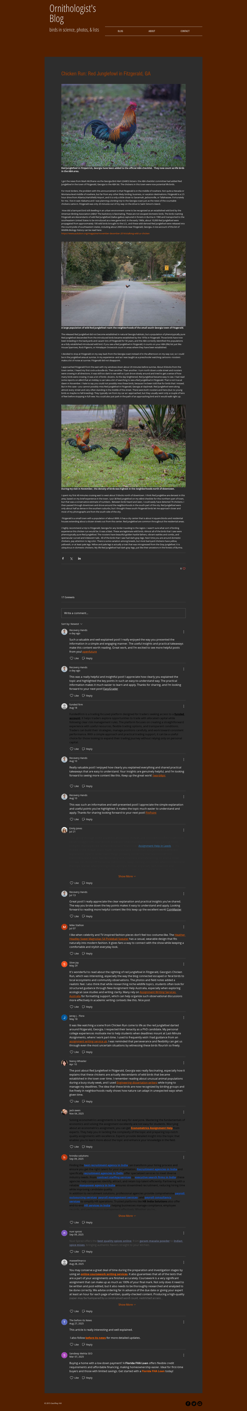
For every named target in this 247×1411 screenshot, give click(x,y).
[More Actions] (184, 632)
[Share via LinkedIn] (79, 558)
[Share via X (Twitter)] (71, 558)
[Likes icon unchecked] (71, 658)
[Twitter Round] (193, 1403)
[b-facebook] (188, 1403)
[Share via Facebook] (63, 558)
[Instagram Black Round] (199, 1403)
